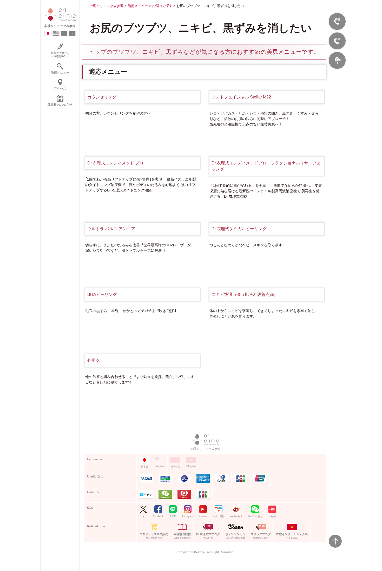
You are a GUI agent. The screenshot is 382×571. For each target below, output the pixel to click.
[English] (56, 33)
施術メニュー (138, 6)
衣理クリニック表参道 (106, 6)
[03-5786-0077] (337, 40)
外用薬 (93, 360)
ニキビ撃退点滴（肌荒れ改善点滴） (245, 294)
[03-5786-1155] (337, 21)
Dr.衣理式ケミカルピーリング (239, 229)
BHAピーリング (102, 294)
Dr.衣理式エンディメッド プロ (115, 163)
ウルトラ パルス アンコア (111, 229)
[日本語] (47, 33)
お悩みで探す (162, 6)
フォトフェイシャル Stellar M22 (241, 97)
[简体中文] (64, 33)
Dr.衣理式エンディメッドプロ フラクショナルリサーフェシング (266, 166)
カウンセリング (101, 97)
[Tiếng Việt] (72, 33)
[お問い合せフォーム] (337, 60)
